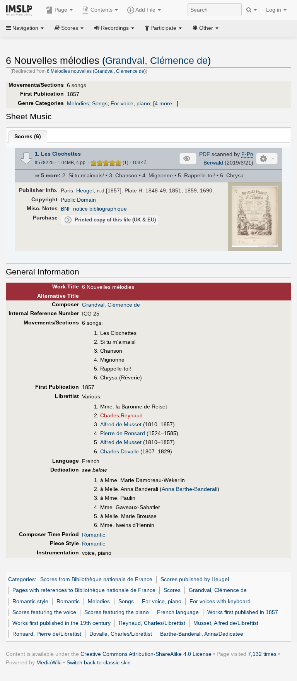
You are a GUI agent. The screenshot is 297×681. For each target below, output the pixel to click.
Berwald (213, 163)
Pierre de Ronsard (122, 433)
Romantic (93, 535)
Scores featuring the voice (44, 612)
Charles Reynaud (121, 415)
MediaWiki (48, 662)
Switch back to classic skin (99, 662)
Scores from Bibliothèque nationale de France (96, 579)
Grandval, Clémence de (156, 60)
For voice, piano (130, 103)
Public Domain (78, 200)
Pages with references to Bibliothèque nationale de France (83, 590)
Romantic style (30, 601)
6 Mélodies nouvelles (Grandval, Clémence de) (96, 71)
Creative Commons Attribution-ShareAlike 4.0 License (146, 654)
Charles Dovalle (119, 451)
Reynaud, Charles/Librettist (152, 623)
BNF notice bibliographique (94, 209)
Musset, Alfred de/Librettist (225, 623)
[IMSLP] (20, 9)
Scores (172, 590)
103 (136, 162)
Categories (21, 579)
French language (178, 612)
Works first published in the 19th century (61, 623)
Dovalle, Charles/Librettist (120, 634)
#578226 (44, 162)
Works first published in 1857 (242, 612)
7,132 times (262, 654)
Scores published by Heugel (194, 579)
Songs (100, 103)
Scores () (27, 136)
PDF (204, 154)
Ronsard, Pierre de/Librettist (46, 634)
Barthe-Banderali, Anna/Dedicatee (201, 634)
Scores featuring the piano (116, 612)
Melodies (78, 103)
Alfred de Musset (121, 424)
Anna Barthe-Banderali (189, 489)
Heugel (85, 190)
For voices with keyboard (220, 601)
